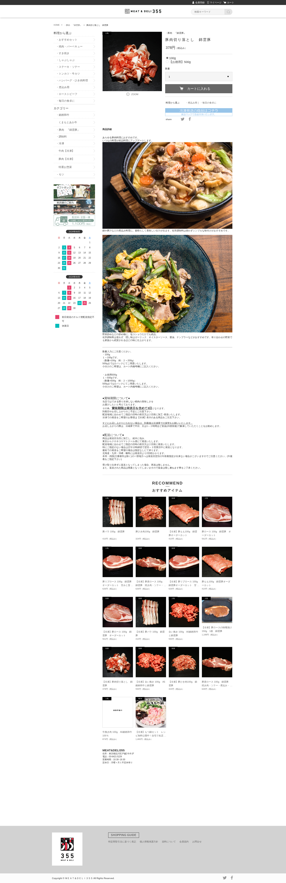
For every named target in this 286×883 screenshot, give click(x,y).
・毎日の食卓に (208, 102)
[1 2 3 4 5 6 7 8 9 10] (198, 76)
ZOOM (134, 94)
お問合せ (197, 841)
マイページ (215, 2)
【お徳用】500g (180, 61)
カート (230, 2)
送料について (169, 841)
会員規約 (184, 841)
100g (172, 58)
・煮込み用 (191, 102)
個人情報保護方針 (149, 841)
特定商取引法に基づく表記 (122, 841)
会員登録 (200, 2)
